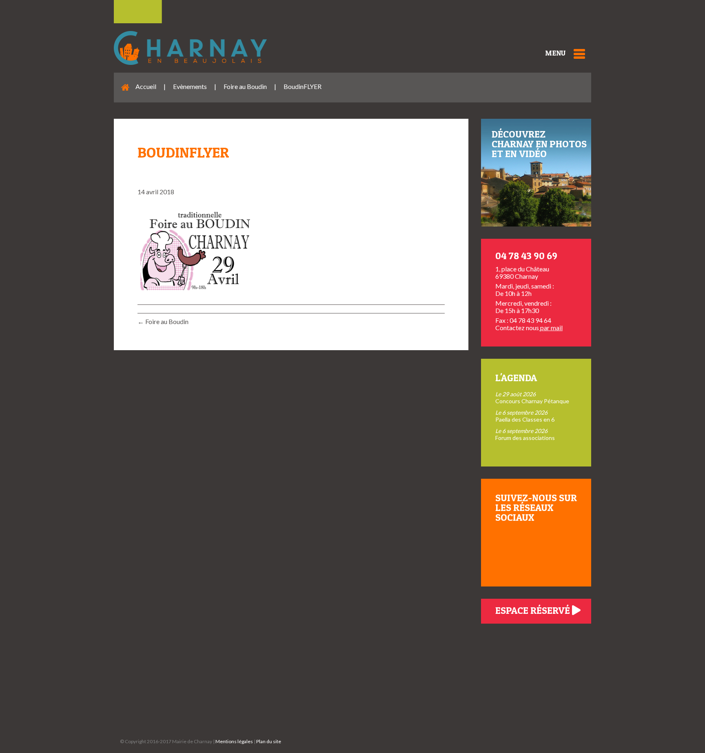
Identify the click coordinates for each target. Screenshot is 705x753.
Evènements (190, 86)
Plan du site (268, 741)
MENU (555, 53)
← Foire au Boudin (162, 321)
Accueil (145, 86)
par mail (551, 327)
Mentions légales (234, 741)
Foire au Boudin (245, 86)
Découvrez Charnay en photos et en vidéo (539, 144)
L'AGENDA (516, 378)
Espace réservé (533, 610)
